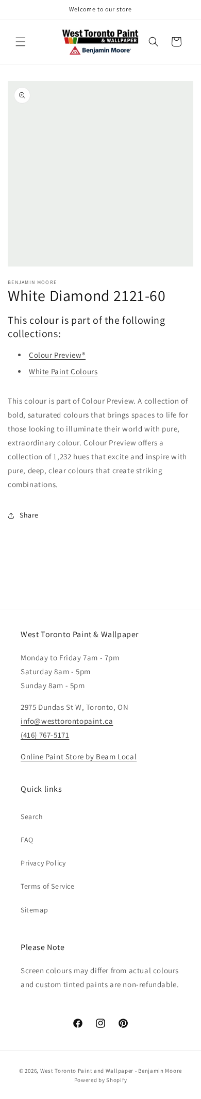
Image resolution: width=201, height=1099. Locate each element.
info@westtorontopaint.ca (67, 721)
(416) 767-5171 (45, 735)
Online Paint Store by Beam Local (79, 756)
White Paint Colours (63, 371)
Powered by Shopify (100, 1080)
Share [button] (29, 515)
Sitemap (34, 909)
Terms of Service (48, 886)
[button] (20, 41)
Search (32, 816)
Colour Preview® (57, 355)
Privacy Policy (43, 863)
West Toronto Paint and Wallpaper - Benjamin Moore (111, 1070)
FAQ (27, 839)
